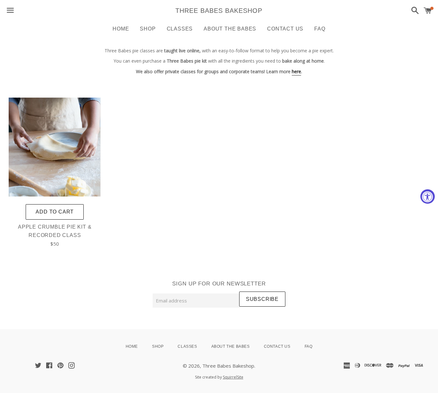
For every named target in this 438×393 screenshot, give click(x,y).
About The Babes (230, 28)
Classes (180, 28)
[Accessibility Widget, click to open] (427, 196)
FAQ (319, 28)
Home (121, 28)
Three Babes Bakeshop (218, 10)
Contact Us (285, 28)
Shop (148, 28)
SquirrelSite (233, 377)
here (296, 71)
